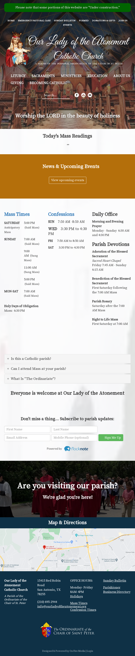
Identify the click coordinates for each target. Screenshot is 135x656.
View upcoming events (67, 180)
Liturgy (18, 76)
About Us (121, 76)
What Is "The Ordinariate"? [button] (33, 379)
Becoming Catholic (48, 83)
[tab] (67, 358)
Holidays (76, 596)
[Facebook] (77, 95)
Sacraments (43, 76)
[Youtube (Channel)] (83, 95)
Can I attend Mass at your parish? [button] (38, 369)
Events (67, 25)
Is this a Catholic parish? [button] (31, 358)
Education (97, 76)
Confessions (61, 214)
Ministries (71, 76)
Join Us (123, 20)
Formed (84, 20)
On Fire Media (77, 651)
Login (90, 651)
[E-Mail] (90, 95)
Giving (17, 83)
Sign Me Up (112, 438)
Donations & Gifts (103, 20)
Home (11, 20)
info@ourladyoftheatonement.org (61, 606)
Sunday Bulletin (65, 20)
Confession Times (83, 610)
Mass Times (17, 214)
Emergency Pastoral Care (34, 20)
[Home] (67, 49)
